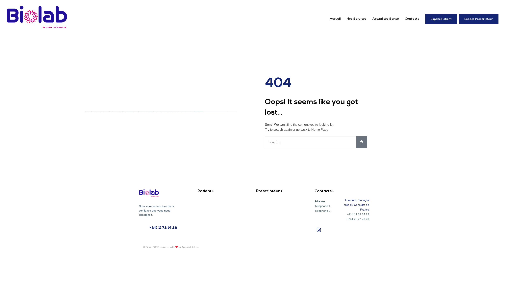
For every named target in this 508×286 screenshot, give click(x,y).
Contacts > (324, 191)
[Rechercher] (361, 142)
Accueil (335, 18)
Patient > (205, 191)
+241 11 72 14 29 (163, 228)
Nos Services (357, 18)
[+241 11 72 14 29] (143, 228)
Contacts (412, 18)
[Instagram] (319, 229)
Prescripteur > (269, 191)
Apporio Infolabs (190, 247)
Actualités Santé (385, 18)
